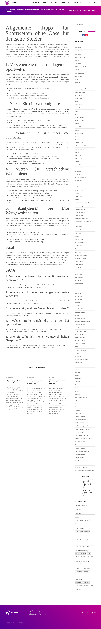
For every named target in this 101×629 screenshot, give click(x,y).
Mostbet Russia (80, 325)
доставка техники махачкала (83, 531)
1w (75, 44)
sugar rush (78, 413)
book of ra (78, 187)
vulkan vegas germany (82, 435)
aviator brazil (79, 142)
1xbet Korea (78, 98)
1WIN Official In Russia (82, 67)
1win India (78, 63)
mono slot (78, 287)
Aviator (77, 139)
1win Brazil (78, 54)
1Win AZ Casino (80, 48)
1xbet (76, 79)
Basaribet (78, 174)
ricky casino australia (81, 397)
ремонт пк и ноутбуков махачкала (84, 568)
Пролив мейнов (80, 454)
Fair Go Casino (79, 239)
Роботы (77, 460)
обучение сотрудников (81, 550)
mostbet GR (79, 309)
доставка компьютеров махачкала (84, 523)
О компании (36, 3)
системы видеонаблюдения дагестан (85, 585)
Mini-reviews (79, 277)
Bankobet (78, 171)
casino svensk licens (81, 218)
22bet (77, 124)
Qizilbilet (77, 381)
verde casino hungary (81, 423)
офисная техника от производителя (84, 556)
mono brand (79, 283)
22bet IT (77, 130)
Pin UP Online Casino (81, 359)
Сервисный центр (81, 467)
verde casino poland (81, 426)
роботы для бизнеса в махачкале (84, 576)
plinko (77, 369)
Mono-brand (79, 290)
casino (77, 199)
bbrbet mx (78, 180)
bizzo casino (79, 184)
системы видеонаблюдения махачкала (82, 588)
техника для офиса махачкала (83, 592)
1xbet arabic (78, 86)
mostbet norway (80, 318)
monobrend (78, 296)
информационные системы (82, 536)
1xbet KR (77, 101)
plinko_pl (78, 378)
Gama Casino (79, 245)
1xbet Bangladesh (80, 89)
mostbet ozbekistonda (82, 321)
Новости (54, 3)
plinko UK (78, 375)
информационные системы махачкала (82, 540)
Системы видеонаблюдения (84, 470)
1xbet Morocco (79, 108)
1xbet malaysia (79, 105)
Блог (69, 3)
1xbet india (78, 95)
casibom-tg (78, 196)
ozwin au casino (80, 343)
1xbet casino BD (80, 92)
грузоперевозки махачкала (82, 520)
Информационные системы (84, 438)
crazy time (78, 233)
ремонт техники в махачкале (83, 571)
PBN (76, 347)
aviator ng (78, 161)
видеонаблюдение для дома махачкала (83, 513)
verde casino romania (82, 429)
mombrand (78, 280)
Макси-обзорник (80, 448)
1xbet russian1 (79, 120)
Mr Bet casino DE (80, 331)
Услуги (62, 3)
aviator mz (78, 158)
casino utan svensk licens (83, 222)
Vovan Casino (79, 432)
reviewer (77, 394)
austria (77, 136)
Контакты (77, 3)
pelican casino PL (80, 350)
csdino (77, 236)
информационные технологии (83, 543)
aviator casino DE (80, 146)
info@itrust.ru (33, 614)
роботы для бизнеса (80, 574)
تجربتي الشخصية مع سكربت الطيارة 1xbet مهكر (13, 381)
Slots (76, 404)
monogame (78, 299)
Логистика (78, 445)
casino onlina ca (80, 209)
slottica (77, 410)
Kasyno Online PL (80, 258)
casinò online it (79, 215)
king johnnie (79, 261)
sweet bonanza (80, 416)
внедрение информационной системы (83, 517)
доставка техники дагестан (82, 528)
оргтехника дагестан (81, 553)
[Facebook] (92, 3)
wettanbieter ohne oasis (32, 186)
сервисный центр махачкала (83, 582)
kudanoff (93, 623)
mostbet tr (78, 328)
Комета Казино (80, 442)
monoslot (78, 302)
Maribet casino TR (80, 264)
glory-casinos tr (80, 252)
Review (77, 388)
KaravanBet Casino (81, 255)
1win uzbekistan (80, 73)
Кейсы (45, 3)
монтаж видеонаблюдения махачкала (82, 547)
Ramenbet (78, 385)
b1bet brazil (78, 168)
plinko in (77, 372)
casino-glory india (80, 230)
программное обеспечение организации (82, 562)
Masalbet (78, 268)
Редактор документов (81, 565)
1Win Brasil (78, 51)
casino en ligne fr (80, 206)
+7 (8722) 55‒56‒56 (44, 614)
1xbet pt (77, 111)
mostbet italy (79, 315)
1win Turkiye (79, 70)
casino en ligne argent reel (83, 203)
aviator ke (78, 155)
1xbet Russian (79, 117)
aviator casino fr (80, 149)
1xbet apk (78, 82)
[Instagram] (95, 3)
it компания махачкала (81, 505)
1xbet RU (77, 114)
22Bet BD (78, 127)
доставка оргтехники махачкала (83, 525)
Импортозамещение (80, 534)
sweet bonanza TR (81, 419)
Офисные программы (81, 559)
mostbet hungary (80, 312)
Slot (76, 400)
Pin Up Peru (78, 362)
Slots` (77, 407)
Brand (77, 193)
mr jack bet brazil (80, 334)
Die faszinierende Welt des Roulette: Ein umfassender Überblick (57, 381)
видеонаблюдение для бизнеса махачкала (83, 508)
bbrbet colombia (80, 177)
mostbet (77, 306)
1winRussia (78, 76)
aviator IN (78, 152)
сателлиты (78, 464)
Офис (89, 553)
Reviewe (77, 391)
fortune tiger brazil (81, 242)
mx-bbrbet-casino (80, 337)
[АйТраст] (11, 3)
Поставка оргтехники (82, 451)
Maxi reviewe (79, 271)
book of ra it (79, 190)
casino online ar (80, 212)
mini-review (78, 274)
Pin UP (77, 353)
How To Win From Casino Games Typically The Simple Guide (35, 381)
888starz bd (79, 133)
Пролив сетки (79, 457)
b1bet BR (78, 165)
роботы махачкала (80, 579)
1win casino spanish (81, 57)
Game (77, 249)
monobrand (78, 293)
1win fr (77, 60)
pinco (76, 366)
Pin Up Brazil (79, 356)
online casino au (80, 340)
